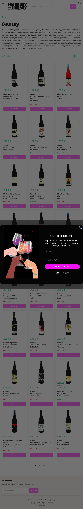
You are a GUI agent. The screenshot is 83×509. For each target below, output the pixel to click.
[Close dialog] (80, 227)
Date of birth (50, 256)
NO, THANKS (62, 273)
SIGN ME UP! (62, 266)
